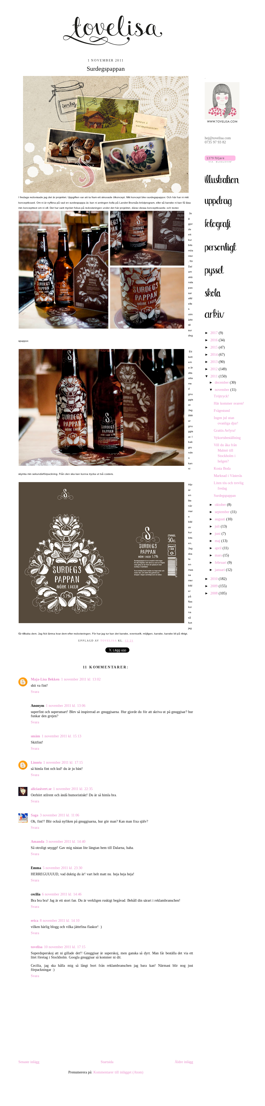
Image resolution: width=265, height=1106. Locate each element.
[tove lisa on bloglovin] (220, 161)
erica (34, 921)
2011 (214, 376)
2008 (214, 593)
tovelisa (109, 640)
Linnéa (36, 762)
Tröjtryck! (221, 396)
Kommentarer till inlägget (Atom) (118, 1072)
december (222, 382)
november (222, 390)
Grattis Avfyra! (225, 430)
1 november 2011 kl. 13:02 (81, 679)
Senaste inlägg (28, 1062)
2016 (214, 340)
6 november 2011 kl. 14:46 (62, 894)
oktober (221, 505)
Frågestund (222, 411)
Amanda (37, 842)
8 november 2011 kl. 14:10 (59, 921)
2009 (214, 586)
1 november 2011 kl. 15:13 (61, 736)
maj (218, 541)
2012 (214, 369)
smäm (35, 736)
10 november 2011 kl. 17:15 (64, 947)
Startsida (107, 1062)
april (219, 548)
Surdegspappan (225, 496)
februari (221, 562)
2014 (214, 355)
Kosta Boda (222, 468)
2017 (214, 333)
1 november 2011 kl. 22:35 (73, 789)
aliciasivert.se (41, 789)
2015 (214, 347)
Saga (34, 815)
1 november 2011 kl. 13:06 (65, 706)
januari (220, 570)
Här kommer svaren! (229, 403)
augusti (220, 519)
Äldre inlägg (184, 1062)
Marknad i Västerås (228, 476)
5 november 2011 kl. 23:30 (62, 868)
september (223, 512)
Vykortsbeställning (227, 438)
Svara (35, 692)
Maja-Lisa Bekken (45, 679)
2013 (214, 362)
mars (219, 555)
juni (218, 534)
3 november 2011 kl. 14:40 (65, 842)
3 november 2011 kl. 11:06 (59, 815)
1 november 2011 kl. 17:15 (63, 762)
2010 (214, 579)
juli (218, 526)
